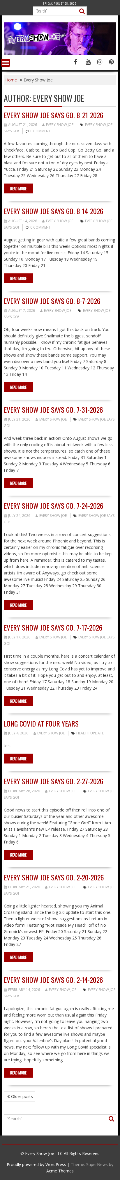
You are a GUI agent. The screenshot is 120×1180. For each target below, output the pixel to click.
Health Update (90, 733)
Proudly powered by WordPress (36, 1164)
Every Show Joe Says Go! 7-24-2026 (53, 505)
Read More (18, 188)
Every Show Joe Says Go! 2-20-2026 (54, 877)
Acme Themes (60, 1171)
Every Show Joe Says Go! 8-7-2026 (52, 301)
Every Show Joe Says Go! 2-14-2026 (53, 979)
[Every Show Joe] (60, 53)
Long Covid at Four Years (41, 723)
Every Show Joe (59, 124)
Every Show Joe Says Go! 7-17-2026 (53, 627)
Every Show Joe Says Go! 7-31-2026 (53, 409)
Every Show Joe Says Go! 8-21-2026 (53, 115)
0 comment (40, 131)
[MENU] (5, 63)
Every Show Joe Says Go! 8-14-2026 (53, 211)
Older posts (22, 1096)
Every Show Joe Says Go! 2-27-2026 (53, 781)
